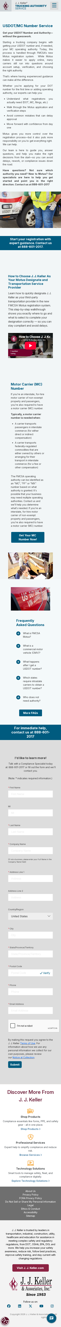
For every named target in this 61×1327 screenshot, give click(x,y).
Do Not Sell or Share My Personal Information (30, 1201)
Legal (30, 1205)
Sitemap (30, 1215)
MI (9, 806)
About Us (30, 1191)
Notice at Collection (23, 1057)
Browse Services (29, 1154)
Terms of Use (27, 1043)
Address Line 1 (16, 872)
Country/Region (16, 909)
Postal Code (15, 966)
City (11, 928)
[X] (30, 1306)
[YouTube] (41, 1306)
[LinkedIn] (19, 1306)
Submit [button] (15, 1064)
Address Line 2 (15, 891)
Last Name (14, 825)
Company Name (17, 844)
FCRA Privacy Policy (30, 1198)
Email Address (16, 1004)
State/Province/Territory (21, 947)
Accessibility (30, 1212)
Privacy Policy (30, 1194)
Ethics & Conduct (30, 1208)
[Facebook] (9, 1306)
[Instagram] (52, 1306)
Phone (12, 985)
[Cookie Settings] (5, 1321)
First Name (14, 787)
